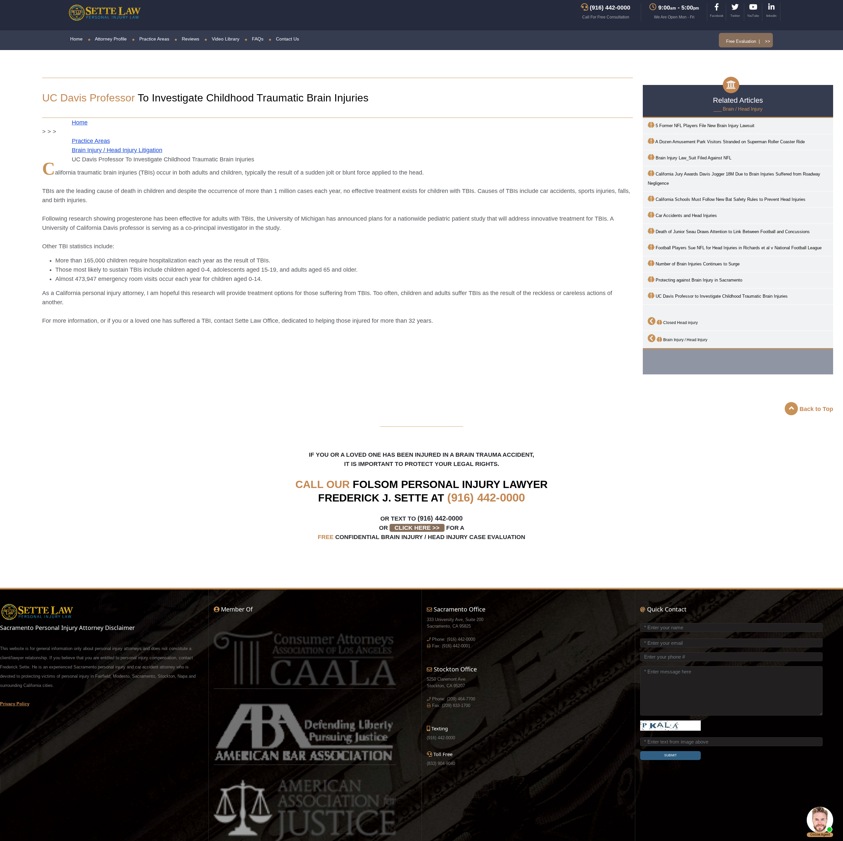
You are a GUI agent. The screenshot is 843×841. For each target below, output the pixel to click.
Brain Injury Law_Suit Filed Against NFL (692, 157)
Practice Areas (153, 38)
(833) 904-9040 (441, 763)
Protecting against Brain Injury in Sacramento (698, 280)
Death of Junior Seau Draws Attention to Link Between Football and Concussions (732, 231)
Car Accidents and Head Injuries (685, 215)
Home (76, 38)
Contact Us (287, 38)
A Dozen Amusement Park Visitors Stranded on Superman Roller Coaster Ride (729, 141)
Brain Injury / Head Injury (684, 340)
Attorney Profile (110, 38)
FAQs (257, 38)
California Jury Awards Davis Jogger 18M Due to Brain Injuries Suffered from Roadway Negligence (734, 179)
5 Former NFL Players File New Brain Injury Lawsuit (704, 125)
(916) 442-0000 (486, 497)
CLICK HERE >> (417, 528)
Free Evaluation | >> (748, 41)
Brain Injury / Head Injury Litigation (117, 150)
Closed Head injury (680, 322)
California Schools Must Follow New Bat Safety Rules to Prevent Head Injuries (729, 199)
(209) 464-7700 (461, 698)
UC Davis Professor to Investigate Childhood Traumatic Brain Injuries (721, 296)
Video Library (224, 38)
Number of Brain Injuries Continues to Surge (697, 263)
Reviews (189, 38)
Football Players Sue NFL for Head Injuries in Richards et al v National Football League (738, 247)
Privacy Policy (14, 703)
